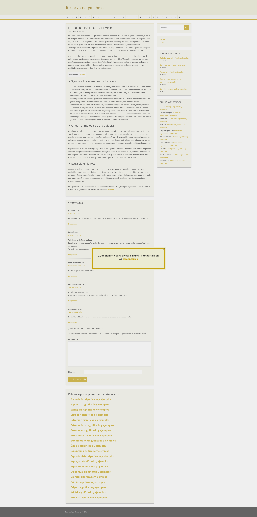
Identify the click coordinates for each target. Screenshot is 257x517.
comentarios (130, 259)
